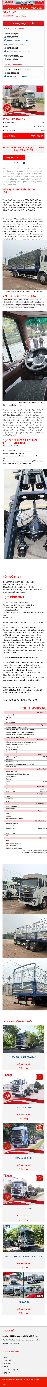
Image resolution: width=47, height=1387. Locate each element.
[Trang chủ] (23, 2)
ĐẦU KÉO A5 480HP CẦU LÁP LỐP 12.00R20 (23, 1256)
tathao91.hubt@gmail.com (17, 40)
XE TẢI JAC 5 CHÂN (23, 1209)
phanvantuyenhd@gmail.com (18, 76)
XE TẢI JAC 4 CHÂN (23, 1107)
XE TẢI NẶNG (21, 16)
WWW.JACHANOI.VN (35, 1379)
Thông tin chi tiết (12, 158)
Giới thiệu (8, 1360)
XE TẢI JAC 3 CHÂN (23, 1158)
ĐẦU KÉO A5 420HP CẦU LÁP (24, 1057)
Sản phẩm (8, 1363)
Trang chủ (8, 16)
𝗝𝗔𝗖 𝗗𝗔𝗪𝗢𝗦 (23, 1302)
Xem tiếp (24, 1068)
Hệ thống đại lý (11, 1370)
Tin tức (7, 1367)
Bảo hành (8, 1373)
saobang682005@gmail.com (18, 51)
